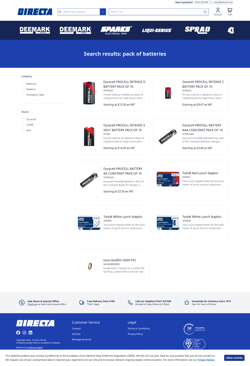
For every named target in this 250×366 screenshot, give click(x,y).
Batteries (31, 83)
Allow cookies (234, 357)
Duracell (31, 119)
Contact (76, 328)
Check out (32, 304)
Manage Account (81, 339)
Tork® (29, 124)
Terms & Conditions (139, 328)
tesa (28, 130)
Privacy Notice (205, 359)
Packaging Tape (35, 94)
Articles (76, 334)
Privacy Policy (135, 334)
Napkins (31, 89)
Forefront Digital (35, 347)
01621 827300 (201, 2)
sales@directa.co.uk (223, 2)
